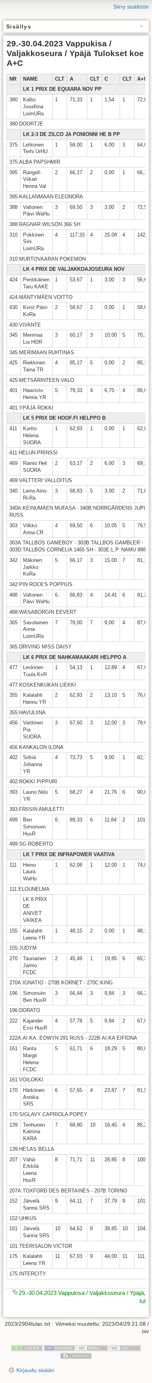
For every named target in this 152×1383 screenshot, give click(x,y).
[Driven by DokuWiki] (76, 1355)
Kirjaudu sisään (35, 1370)
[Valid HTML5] (92, 1347)
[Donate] (26, 1347)
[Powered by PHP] (59, 1347)
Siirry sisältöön (131, 7)
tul (142, 1301)
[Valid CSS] (125, 1347)
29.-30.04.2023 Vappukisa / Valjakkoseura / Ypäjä (81, 1292)
